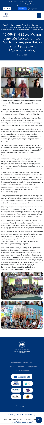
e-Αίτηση (22, 8)
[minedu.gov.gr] (11, 15)
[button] (13, 2)
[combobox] (33, 8)
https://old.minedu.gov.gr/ (22, 422)
